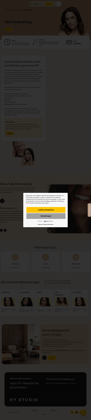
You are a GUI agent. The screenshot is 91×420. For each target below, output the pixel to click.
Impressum (40, 224)
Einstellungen (46, 216)
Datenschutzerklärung (48, 224)
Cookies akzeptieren (46, 210)
